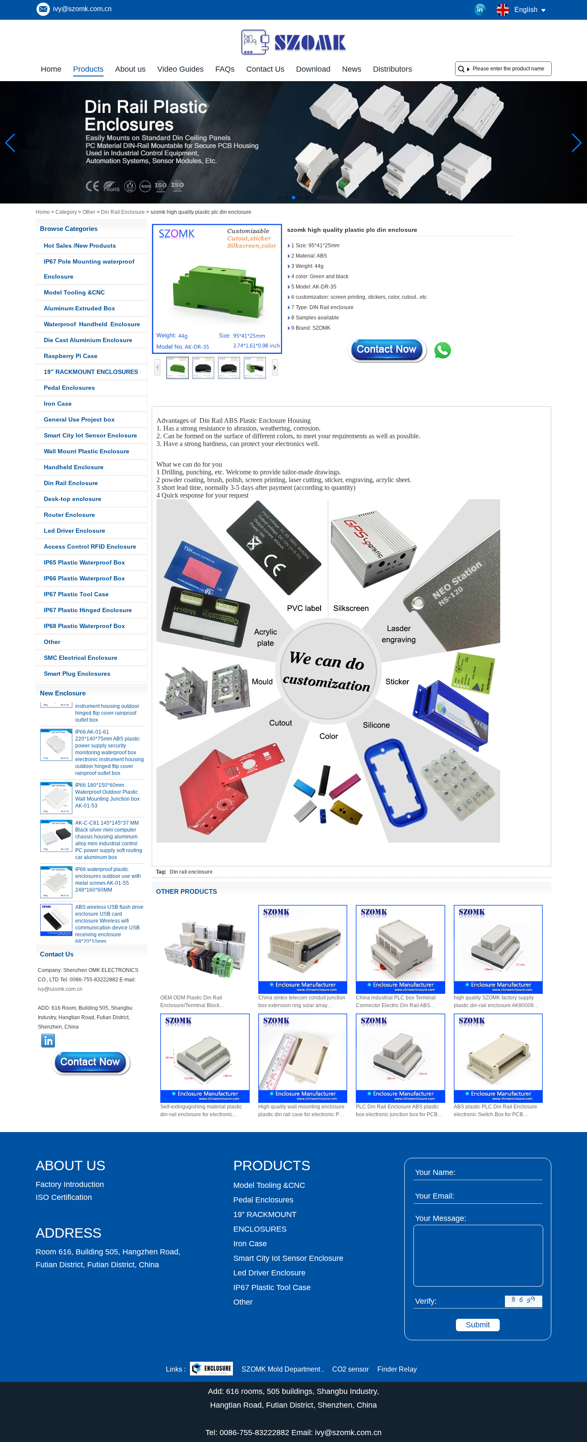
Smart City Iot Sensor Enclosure (90, 435)
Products (88, 69)
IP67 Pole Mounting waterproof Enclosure (89, 269)
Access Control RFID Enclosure (90, 546)
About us (130, 69)
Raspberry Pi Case (71, 355)
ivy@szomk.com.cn (82, 8)
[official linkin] (480, 10)
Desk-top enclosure (72, 498)
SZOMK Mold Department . (283, 1369)
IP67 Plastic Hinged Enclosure (88, 610)
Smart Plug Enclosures (77, 673)
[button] (279, 197)
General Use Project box (79, 419)
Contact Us (265, 69)
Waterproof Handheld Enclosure (92, 324)
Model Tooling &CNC (74, 292)
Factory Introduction (70, 1184)
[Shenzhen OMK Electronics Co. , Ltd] (293, 55)
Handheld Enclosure (74, 467)
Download (313, 69)
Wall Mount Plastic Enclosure (86, 451)
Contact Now (91, 1063)
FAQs (225, 69)
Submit (478, 1325)
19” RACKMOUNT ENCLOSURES (91, 371)
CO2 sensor (350, 1369)
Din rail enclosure (191, 872)
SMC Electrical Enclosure (80, 657)
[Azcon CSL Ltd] (211, 1370)
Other (89, 212)
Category (66, 212)
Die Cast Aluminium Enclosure (88, 340)
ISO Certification (64, 1197)
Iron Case (58, 403)
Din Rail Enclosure (123, 212)
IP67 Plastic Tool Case (76, 594)
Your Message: (440, 1218)
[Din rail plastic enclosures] (293, 202)
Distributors (392, 69)
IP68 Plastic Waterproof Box (84, 625)
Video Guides (180, 69)
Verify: (426, 1301)
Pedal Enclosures (69, 387)
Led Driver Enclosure (74, 530)
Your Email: (434, 1196)
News (351, 69)
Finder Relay (397, 1369)
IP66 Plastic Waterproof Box (84, 578)
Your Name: (435, 1172)
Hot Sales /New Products (80, 245)
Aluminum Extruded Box (79, 308)
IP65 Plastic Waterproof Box (84, 562)
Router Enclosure (69, 514)
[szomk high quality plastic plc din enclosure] (217, 289)
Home (51, 69)
